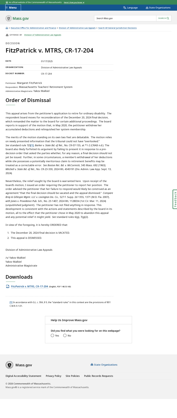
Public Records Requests (98, 376)
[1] (32, 145)
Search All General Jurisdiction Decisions (117, 28)
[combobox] (132, 18)
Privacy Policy (53, 376)
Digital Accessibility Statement (23, 376)
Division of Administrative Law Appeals (77, 28)
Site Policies (73, 376)
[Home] (6, 28)
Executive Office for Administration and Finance (33, 28)
